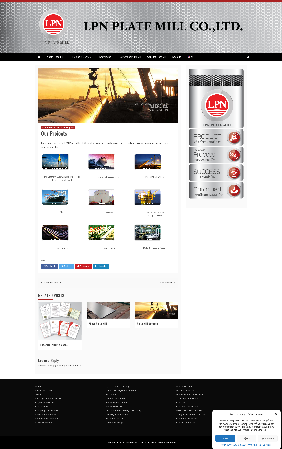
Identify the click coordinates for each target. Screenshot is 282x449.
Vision (38, 394)
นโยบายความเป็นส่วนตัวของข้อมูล (256, 445)
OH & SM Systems (115, 398)
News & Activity (44, 422)
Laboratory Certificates (54, 345)
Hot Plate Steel (184, 386)
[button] (276, 414)
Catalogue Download (117, 414)
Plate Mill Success (147, 323)
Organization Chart (45, 402)
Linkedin (101, 266)
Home (38, 386)
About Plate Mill (55, 56)
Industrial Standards (45, 414)
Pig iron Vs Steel (114, 418)
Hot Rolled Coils (114, 406)
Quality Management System (121, 390)
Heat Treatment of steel (189, 410)
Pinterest (84, 266)
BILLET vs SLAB (185, 390)
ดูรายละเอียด (267, 438)
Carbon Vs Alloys (115, 422)
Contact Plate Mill (156, 56)
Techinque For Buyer (187, 398)
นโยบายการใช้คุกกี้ (230, 445)
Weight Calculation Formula (190, 414)
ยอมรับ (225, 438)
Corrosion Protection (187, 406)
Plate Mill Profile (52, 282)
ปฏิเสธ (246, 438)
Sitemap (176, 56)
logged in (56, 365)
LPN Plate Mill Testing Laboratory (123, 410)
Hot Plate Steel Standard (189, 394)
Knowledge (105, 56)
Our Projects (67, 127)
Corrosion (181, 402)
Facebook (50, 266)
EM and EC (112, 394)
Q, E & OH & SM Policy (117, 386)
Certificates (166, 282)
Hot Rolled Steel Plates (118, 402)
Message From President (48, 398)
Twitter (67, 266)
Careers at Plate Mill (130, 56)
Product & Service (81, 56)
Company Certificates (46, 410)
